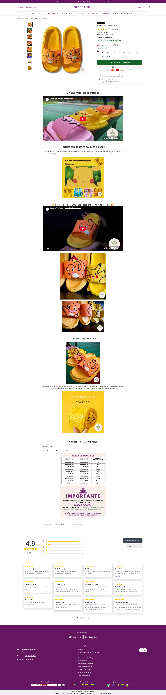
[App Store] (75, 639)
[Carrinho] (148, 7)
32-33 (137, 52)
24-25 (108, 52)
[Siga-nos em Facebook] (141, 650)
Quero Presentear (81, 13)
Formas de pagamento (106, 37)
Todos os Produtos (38, 13)
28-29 (123, 52)
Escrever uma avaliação (132, 540)
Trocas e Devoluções (84, 669)
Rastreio (49, 524)
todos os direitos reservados (116, 76)
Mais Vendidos (53, 13)
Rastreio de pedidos (127, 13)
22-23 (101, 52)
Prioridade (61, 524)
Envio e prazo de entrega (86, 658)
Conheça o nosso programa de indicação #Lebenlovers (90, 654)
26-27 (115, 52)
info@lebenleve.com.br (29, 660)
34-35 (101, 56)
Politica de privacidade (85, 667)
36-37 (108, 56)
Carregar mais (83, 618)
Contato (80, 650)
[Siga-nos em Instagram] (145, 650)
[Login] (144, 7)
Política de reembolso (85, 672)
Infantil (104, 13)
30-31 (130, 52)
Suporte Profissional (77, 524)
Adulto (114, 13)
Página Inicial (20, 18)
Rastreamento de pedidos (86, 664)
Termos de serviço (84, 675)
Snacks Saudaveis (66, 13)
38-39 (115, 56)
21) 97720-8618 (30, 656)
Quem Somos (82, 661)
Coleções (95, 13)
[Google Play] (90, 639)
